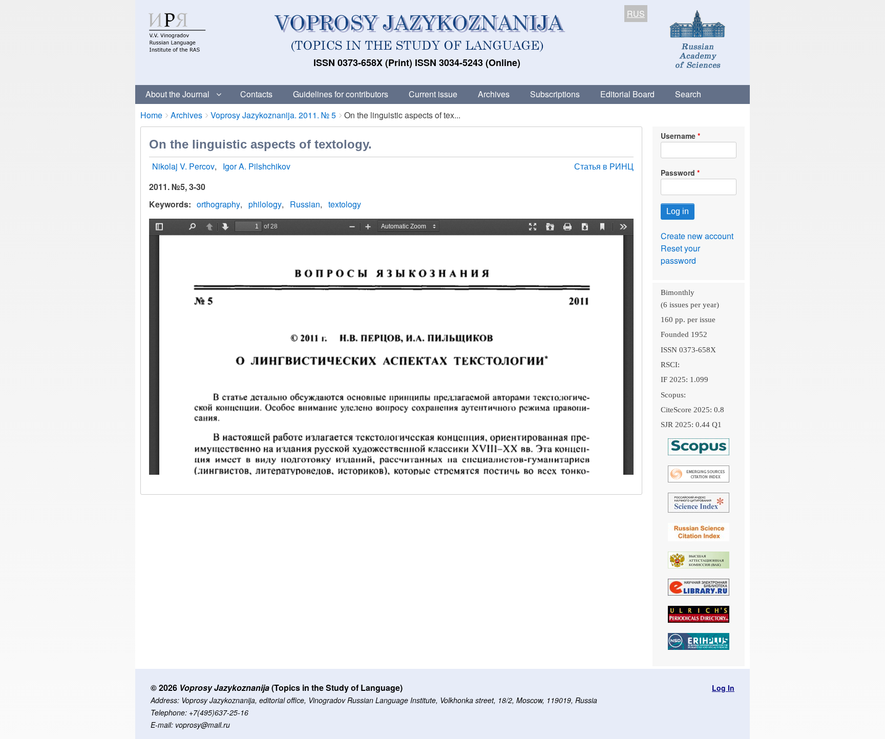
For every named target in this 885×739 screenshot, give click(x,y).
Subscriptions (555, 94)
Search (688, 94)
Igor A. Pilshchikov (256, 166)
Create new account (697, 236)
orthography (218, 204)
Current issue (433, 94)
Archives (494, 94)
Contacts (256, 94)
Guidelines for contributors (340, 94)
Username (678, 136)
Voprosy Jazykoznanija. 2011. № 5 (273, 115)
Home (151, 115)
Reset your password (680, 254)
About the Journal (177, 94)
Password (678, 172)
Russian (305, 204)
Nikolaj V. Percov (183, 166)
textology (344, 204)
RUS (636, 13)
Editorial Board (627, 94)
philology (265, 204)
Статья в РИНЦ (604, 166)
